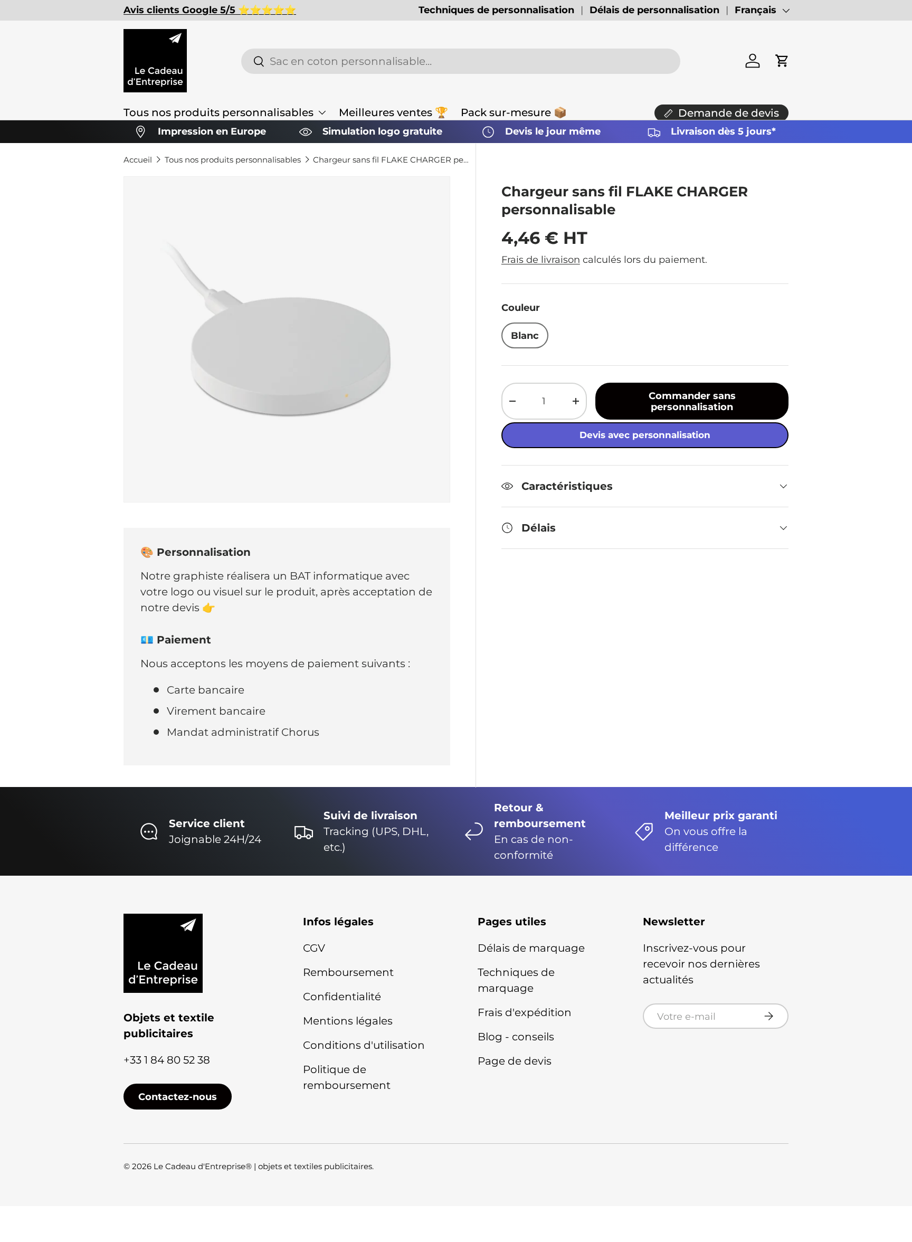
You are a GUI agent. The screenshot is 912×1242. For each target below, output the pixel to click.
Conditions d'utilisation (364, 1045)
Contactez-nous (177, 1096)
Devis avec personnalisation (645, 435)
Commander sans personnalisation (692, 401)
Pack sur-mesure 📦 (514, 112)
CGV (314, 948)
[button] (782, 60)
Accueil (138, 160)
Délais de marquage (531, 948)
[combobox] (460, 61)
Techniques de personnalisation (496, 10)
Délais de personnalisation (654, 10)
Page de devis (515, 1061)
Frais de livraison (540, 259)
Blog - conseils (516, 1036)
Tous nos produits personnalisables (219, 112)
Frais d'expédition (525, 1012)
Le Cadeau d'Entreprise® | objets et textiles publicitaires (263, 1166)
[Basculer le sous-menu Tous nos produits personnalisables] (322, 112)
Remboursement (348, 972)
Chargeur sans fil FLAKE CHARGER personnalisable (392, 160)
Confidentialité (342, 996)
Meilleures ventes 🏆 (393, 112)
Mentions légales (348, 1021)
